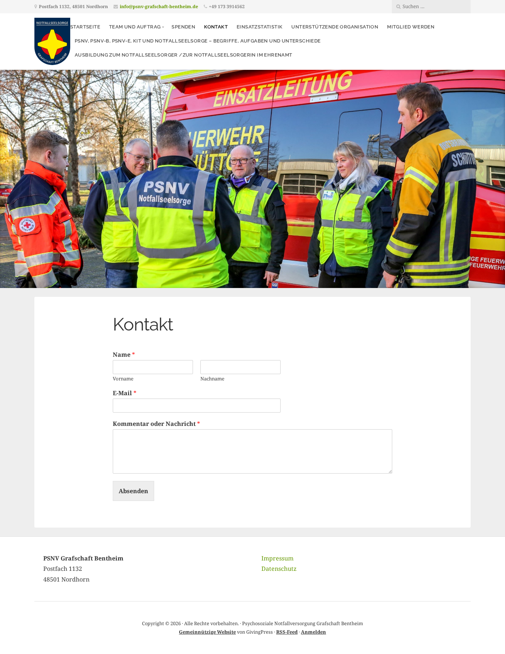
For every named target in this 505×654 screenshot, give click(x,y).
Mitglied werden (410, 27)
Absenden (133, 491)
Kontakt (216, 27)
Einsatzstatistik (259, 27)
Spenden (183, 27)
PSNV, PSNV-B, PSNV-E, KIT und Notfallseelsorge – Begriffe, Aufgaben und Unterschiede (198, 41)
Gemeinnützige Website (207, 631)
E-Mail (124, 393)
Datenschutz (278, 569)
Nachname (212, 379)
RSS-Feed (287, 631)
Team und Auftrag (134, 27)
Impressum (277, 558)
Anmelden (313, 631)
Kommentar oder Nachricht (156, 424)
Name (124, 355)
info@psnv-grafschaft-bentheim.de (159, 6)
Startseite (85, 27)
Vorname (123, 379)
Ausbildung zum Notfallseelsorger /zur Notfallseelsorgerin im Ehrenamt (183, 55)
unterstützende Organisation (334, 27)
